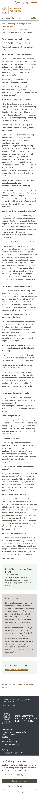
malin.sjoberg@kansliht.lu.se (23, 684)
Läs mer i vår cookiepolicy (12, 775)
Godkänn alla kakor (19, 781)
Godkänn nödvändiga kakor (19, 786)
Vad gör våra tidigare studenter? (15, 29)
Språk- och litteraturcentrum (16, 670)
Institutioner (9, 705)
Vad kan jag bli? (9, 26)
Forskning (16, 18)
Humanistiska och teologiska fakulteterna (16, 701)
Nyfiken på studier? (24, 24)
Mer (34, 18)
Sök (18, 3)
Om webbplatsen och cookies (13, 753)
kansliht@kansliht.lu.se (10, 744)
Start (3, 24)
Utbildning (6, 18)
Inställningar (19, 791)
